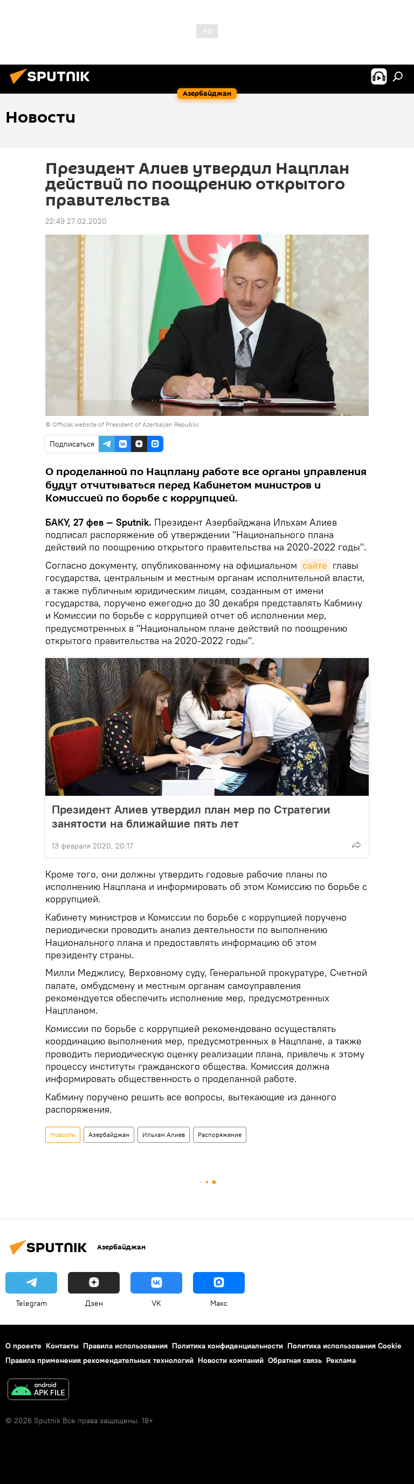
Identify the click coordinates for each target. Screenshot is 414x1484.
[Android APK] (38, 1391)
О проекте (23, 1346)
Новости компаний (231, 1360)
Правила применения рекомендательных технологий (99, 1360)
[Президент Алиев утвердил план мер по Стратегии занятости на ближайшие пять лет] (207, 727)
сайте (314, 565)
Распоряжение (220, 1134)
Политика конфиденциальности (227, 1346)
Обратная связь (295, 1360)
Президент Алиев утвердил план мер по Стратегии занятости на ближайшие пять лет (191, 816)
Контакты (62, 1346)
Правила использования (125, 1346)
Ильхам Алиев (163, 1134)
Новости (62, 1134)
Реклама (341, 1360)
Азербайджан (108, 1134)
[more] (356, 845)
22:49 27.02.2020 (76, 221)
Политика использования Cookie (344, 1346)
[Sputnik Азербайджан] (52, 85)
